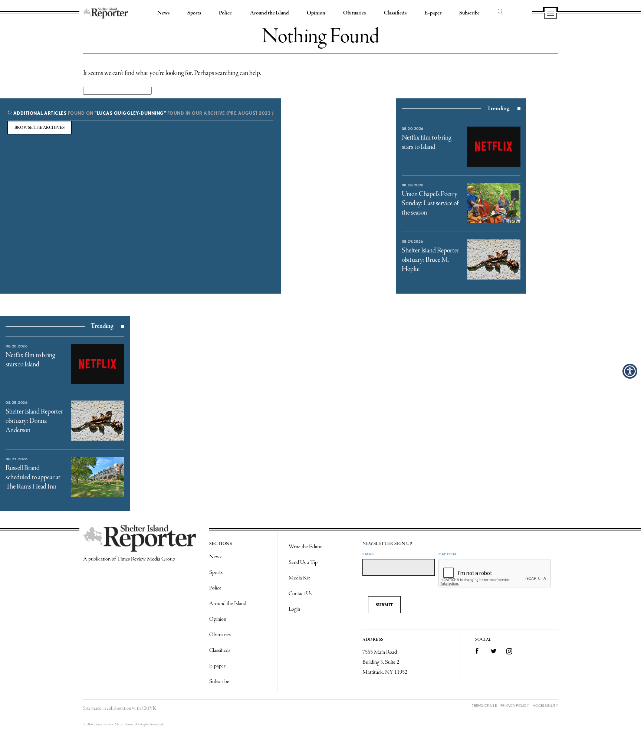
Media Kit (299, 578)
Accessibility (545, 705)
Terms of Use (484, 705)
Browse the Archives (39, 127)
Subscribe (469, 13)
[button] (629, 371)
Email (368, 554)
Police (225, 13)
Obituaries (354, 13)
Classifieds (395, 13)
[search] (500, 12)
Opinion (316, 13)
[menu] (550, 13)
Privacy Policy (514, 705)
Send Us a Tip (303, 562)
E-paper (432, 13)
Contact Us (300, 593)
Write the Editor (305, 547)
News (163, 13)
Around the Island (269, 13)
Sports (194, 13)
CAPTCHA (447, 554)
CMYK (149, 708)
